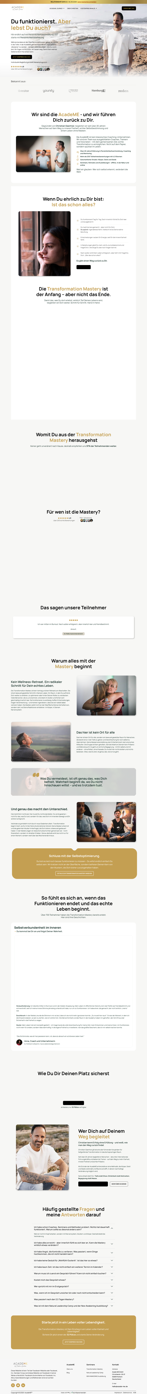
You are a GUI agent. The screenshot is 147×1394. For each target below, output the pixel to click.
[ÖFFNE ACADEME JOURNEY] (64, 8)
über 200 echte (16, 69)
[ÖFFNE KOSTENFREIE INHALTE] (96, 8)
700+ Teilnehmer (43, 66)
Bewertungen (27, 69)
